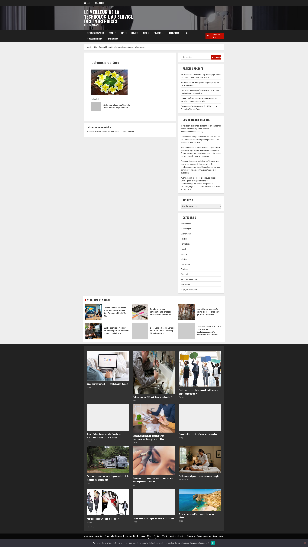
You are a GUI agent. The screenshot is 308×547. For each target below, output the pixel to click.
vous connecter (103, 131)
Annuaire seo (218, 536)
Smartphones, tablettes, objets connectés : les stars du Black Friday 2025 (200, 187)
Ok (213, 543)
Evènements (186, 234)
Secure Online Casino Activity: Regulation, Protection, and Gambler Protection (104, 435)
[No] (305, 543)
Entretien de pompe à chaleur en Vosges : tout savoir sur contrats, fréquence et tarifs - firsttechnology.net (200, 164)
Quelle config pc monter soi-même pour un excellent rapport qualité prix (93, 331)
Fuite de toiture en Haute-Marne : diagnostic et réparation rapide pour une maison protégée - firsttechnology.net (200, 150)
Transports (159, 33)
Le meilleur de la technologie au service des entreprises (108, 16)
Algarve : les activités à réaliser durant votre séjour (197, 515)
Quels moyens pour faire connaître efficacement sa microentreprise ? (199, 391)
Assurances (186, 224)
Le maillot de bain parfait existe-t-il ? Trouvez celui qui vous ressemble (186, 312)
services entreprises (95, 33)
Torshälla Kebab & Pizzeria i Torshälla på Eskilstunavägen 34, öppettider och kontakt (186, 331)
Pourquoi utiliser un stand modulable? (103, 518)
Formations (174, 33)
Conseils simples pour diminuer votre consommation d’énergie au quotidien (200, 170)
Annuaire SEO (216, 35)
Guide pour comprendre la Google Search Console (107, 384)
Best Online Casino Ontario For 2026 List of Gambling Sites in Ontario (140, 331)
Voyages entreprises (95, 38)
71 (91, 527)
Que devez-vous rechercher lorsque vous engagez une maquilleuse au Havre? (153, 479)
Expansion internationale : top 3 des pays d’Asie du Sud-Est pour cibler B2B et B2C (93, 312)
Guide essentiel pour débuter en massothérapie (199, 476)
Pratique (112, 33)
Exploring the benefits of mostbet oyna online (198, 434)
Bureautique (113, 38)
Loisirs (186, 33)
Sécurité (184, 274)
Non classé (185, 264)
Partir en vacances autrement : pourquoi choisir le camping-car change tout (108, 477)
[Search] (202, 35)
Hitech (124, 33)
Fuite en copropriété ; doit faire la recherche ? (152, 397)
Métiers (146, 33)
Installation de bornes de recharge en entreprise (201, 126)
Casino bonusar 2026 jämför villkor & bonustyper (154, 518)
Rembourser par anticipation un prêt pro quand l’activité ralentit (140, 312)
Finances (134, 33)
